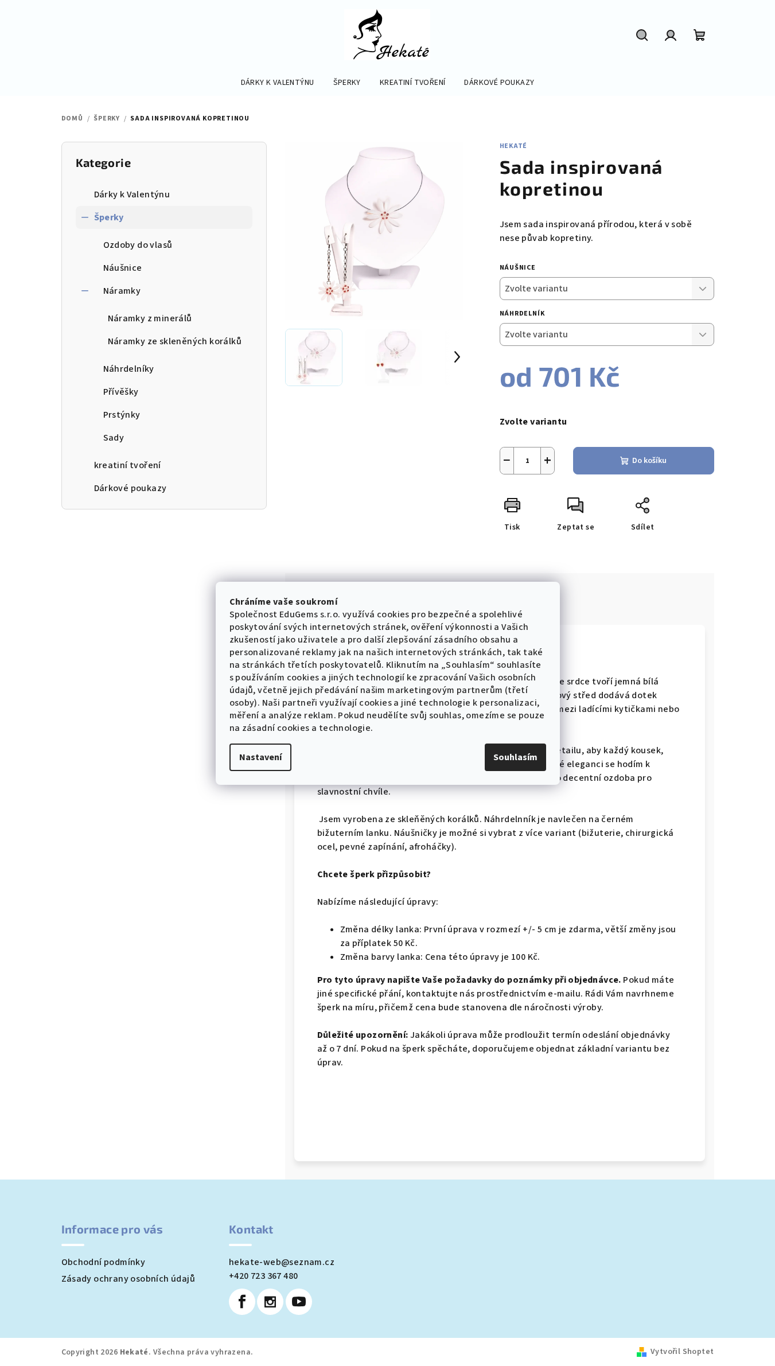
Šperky (109, 217)
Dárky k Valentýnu (132, 194)
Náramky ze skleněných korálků (175, 341)
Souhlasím (515, 757)
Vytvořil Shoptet (682, 1351)
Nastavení (260, 757)
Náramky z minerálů (150, 318)
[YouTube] (299, 1302)
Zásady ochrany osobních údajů (128, 1278)
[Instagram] (270, 1302)
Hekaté (514, 146)
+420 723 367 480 (263, 1276)
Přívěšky (121, 392)
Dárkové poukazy (130, 488)
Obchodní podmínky (103, 1262)
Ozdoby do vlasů (138, 245)
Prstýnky (122, 414)
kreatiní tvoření (127, 465)
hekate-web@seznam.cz (281, 1262)
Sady (113, 437)
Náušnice (122, 268)
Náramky (122, 291)
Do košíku (649, 460)
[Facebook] (242, 1302)
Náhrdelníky (128, 369)
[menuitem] (278, 82)
